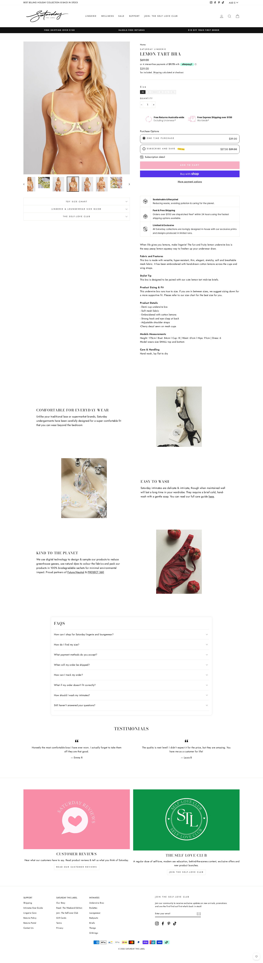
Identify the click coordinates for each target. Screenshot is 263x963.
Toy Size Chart (76, 201)
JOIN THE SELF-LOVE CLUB (186, 872)
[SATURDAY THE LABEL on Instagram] (157, 923)
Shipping (157, 72)
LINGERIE (91, 16)
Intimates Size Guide (33, 907)
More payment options (190, 181)
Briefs (92, 922)
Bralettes (93, 907)
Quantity (146, 98)
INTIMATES (94, 897)
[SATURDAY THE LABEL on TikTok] (175, 923)
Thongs (92, 927)
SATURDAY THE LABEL (66, 897)
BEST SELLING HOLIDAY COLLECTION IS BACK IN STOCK (50, 2)
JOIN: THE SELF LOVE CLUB (161, 16)
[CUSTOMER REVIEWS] (76, 819)
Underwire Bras (96, 902)
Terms (59, 922)
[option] (59, 30)
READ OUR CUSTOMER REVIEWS (76, 867)
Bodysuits (93, 917)
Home (143, 44)
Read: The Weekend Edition (69, 907)
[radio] (143, 92)
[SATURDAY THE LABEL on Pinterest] (169, 923)
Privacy (59, 927)
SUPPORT (134, 16)
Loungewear (95, 912)
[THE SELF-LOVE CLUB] (186, 820)
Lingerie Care (29, 912)
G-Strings (93, 932)
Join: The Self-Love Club (67, 912)
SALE (121, 16)
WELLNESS (107, 16)
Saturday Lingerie (153, 49)
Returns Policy (30, 917)
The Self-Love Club (76, 216)
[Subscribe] (199, 914)
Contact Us (28, 927)
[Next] (128, 184)
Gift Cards (61, 917)
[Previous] (25, 184)
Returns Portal (29, 922)
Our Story (60, 902)
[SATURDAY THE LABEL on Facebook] (163, 923)
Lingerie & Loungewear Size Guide (77, 209)
